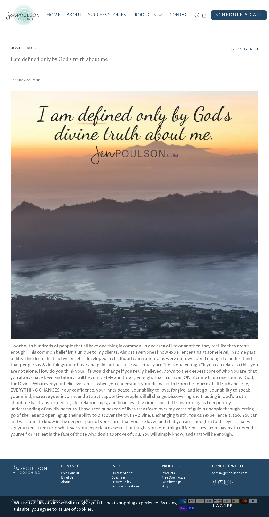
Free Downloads (173, 478)
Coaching (118, 478)
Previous (239, 49)
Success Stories (122, 473)
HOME (53, 15)
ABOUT (74, 15)
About (65, 482)
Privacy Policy (121, 482)
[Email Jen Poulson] (232, 484)
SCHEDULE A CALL (238, 15)
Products (168, 473)
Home (16, 48)
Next (254, 49)
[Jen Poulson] (22, 15)
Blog (31, 48)
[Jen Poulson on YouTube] (220, 484)
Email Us (67, 478)
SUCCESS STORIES (107, 15)
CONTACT (179, 15)
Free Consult (70, 473)
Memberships (172, 482)
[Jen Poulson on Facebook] (214, 484)
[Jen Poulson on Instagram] (226, 484)
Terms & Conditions (125, 486)
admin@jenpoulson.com (229, 473)
